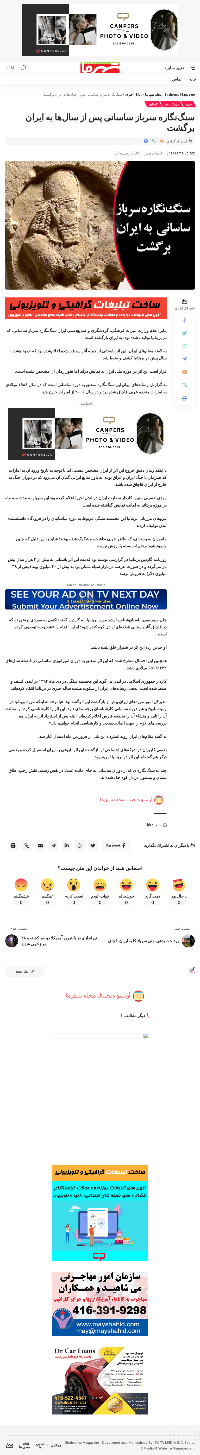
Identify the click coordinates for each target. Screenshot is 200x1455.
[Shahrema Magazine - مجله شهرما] (100, 67)
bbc (150, 825)
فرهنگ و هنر (172, 104)
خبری (189, 104)
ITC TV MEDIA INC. (168, 1442)
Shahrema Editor (180, 153)
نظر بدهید (22, 971)
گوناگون (153, 104)
